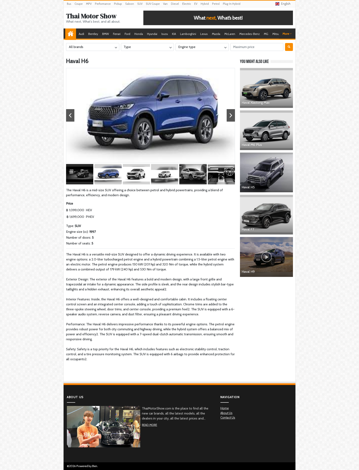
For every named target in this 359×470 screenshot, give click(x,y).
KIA (174, 34)
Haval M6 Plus (252, 145)
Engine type (186, 47)
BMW (105, 34)
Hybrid (205, 3)
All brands (76, 47)
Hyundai (152, 34)
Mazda (216, 34)
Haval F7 (248, 229)
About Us (226, 413)
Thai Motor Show (91, 16)
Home (71, 33)
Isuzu (164, 34)
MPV (89, 3)
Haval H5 (248, 187)
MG (266, 34)
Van (165, 3)
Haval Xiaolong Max (256, 103)
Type (127, 47)
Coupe (79, 3)
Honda (138, 34)
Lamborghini (188, 34)
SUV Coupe (153, 3)
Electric (186, 3)
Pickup (118, 3)
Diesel (175, 3)
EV (195, 3)
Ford (127, 34)
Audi (81, 34)
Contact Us (227, 417)
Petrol (216, 3)
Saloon (129, 3)
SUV (140, 3)
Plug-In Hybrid (231, 3)
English (285, 4)
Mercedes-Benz (249, 34)
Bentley (93, 34)
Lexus (204, 34)
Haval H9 (248, 272)
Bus (69, 3)
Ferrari (116, 34)
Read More (149, 425)
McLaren (229, 34)
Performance (103, 3)
